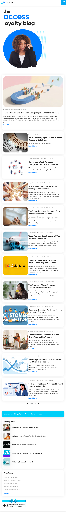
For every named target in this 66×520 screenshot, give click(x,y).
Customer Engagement (12, 480)
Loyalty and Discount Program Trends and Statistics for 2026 (29, 436)
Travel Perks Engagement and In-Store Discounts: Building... (45, 138)
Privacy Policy (45, 516)
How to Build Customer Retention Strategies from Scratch (42, 187)
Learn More (7, 125)
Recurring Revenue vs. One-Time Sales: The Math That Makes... (45, 360)
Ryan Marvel (33, 182)
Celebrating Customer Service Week (22, 462)
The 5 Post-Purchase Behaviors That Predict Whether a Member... (44, 212)
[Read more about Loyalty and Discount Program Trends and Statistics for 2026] (6, 436)
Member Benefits (10, 483)
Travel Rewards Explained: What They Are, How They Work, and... (44, 237)
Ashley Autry (8, 109)
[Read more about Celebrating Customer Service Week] (6, 461)
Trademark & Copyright (54, 516)
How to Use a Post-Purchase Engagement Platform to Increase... (44, 163)
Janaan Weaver (33, 281)
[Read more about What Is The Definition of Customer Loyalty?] (6, 444)
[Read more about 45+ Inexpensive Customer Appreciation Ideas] (6, 427)
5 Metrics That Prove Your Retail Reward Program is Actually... (45, 385)
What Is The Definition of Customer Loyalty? (24, 445)
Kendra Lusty (33, 134)
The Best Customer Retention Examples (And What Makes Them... (32, 113)
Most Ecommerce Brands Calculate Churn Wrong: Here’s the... (43, 336)
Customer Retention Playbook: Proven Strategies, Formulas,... (45, 311)
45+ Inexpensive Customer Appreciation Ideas (25, 427)
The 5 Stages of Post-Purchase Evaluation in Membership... (41, 286)
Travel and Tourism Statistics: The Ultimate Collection (27, 453)
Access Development (11, 490)
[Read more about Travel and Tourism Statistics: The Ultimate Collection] (6, 453)
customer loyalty (11, 477)
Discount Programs (11, 486)
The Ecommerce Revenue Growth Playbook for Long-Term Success (42, 261)
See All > (6, 493)
